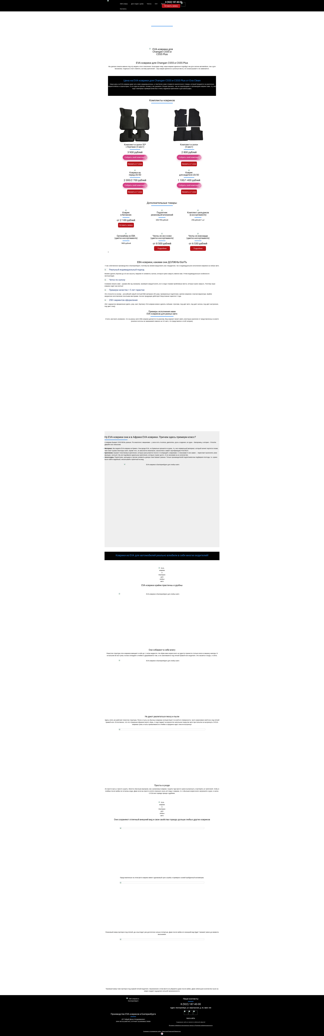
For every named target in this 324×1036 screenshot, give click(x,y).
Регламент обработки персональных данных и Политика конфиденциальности (191, 1025)
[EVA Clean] (112, 5)
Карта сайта (190, 1018)
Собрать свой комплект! (135, 157)
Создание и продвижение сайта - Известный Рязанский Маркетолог (162, 1031)
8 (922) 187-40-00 (173, 2)
